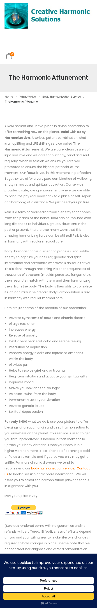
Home (9, 97)
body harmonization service (52, 468)
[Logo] (48, 15)
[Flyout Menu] (6, 42)
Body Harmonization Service (61, 97)
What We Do (27, 97)
